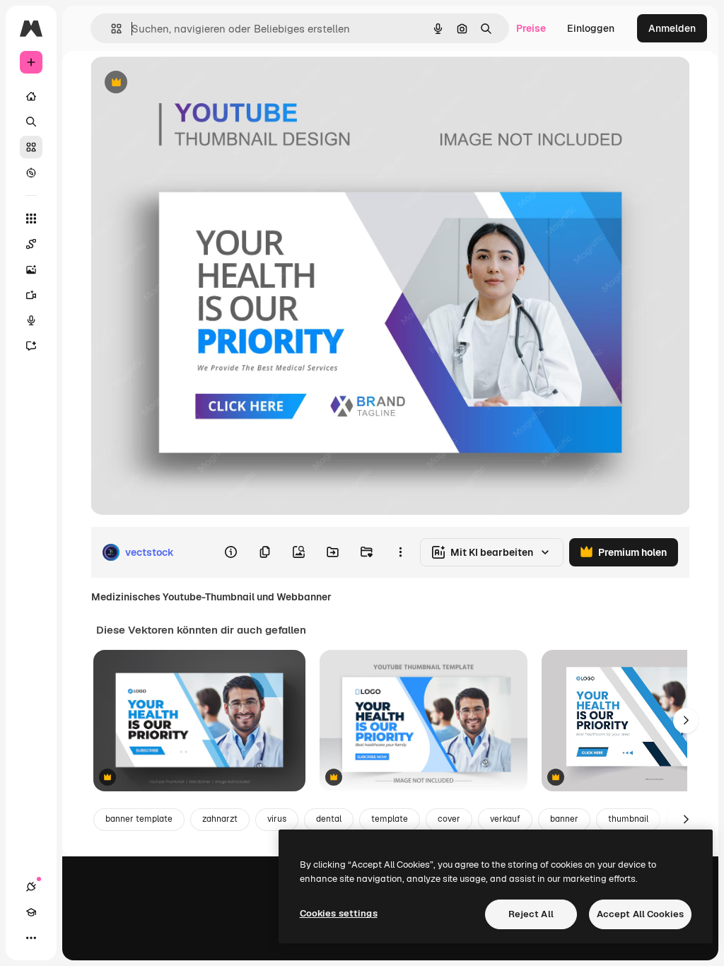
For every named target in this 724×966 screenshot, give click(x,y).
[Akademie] (31, 912)
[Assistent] (31, 345)
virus (276, 819)
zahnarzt (220, 819)
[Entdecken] (31, 172)
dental (328, 819)
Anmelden (672, 28)
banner (564, 819)
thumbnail (628, 819)
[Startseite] (31, 96)
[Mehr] (31, 937)
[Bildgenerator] (31, 269)
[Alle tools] (31, 218)
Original (181, 83)
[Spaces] (31, 244)
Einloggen (590, 28)
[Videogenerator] (31, 295)
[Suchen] (31, 121)
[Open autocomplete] (110, 28)
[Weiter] (686, 720)
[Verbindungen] (31, 886)
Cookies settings (339, 913)
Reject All (531, 914)
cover (449, 819)
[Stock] (31, 147)
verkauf (505, 819)
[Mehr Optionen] (400, 552)
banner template (139, 819)
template (389, 819)
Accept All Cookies (640, 914)
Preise (531, 28)
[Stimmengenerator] (31, 320)
